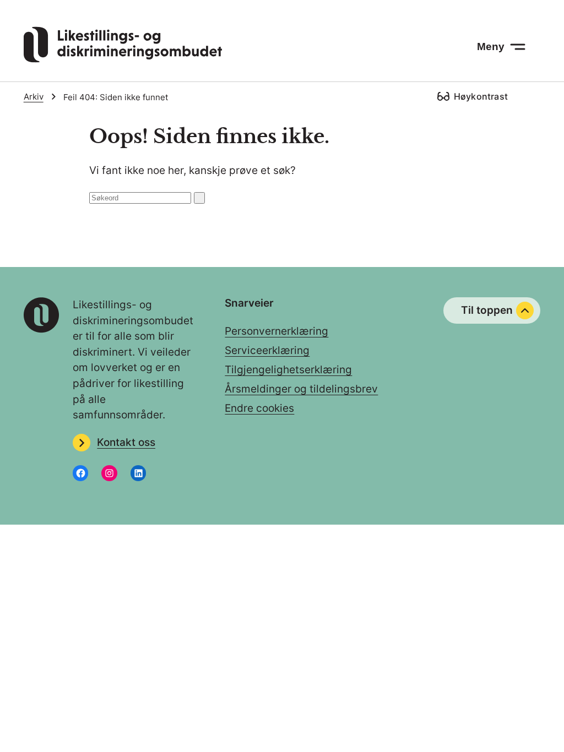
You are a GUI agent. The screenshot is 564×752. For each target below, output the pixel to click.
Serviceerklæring (267, 350)
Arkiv (34, 96)
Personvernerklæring (276, 331)
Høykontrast (481, 96)
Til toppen (487, 310)
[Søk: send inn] (199, 198)
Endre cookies (259, 408)
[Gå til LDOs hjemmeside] (123, 59)
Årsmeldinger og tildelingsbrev (301, 389)
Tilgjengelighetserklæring (288, 369)
